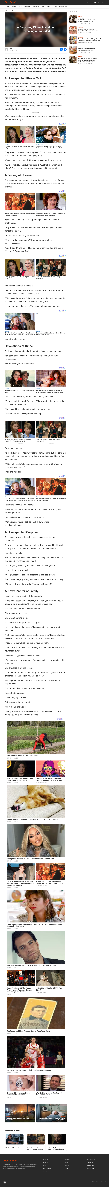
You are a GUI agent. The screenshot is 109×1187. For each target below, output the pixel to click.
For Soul (54, 6)
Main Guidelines (47, 1168)
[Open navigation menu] (102, 2)
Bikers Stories (63, 6)
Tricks (43, 6)
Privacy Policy (90, 1162)
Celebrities (27, 6)
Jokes (48, 6)
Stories (20, 6)
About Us (45, 1162)
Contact (45, 1165)
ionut (10, 48)
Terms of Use (90, 1168)
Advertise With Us (47, 1171)
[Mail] (4, 1182)
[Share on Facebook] (65, 49)
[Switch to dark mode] (87, 2)
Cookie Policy (90, 1165)
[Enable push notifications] (95, 2)
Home (6, 10)
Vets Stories (36, 6)
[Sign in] (98, 2)
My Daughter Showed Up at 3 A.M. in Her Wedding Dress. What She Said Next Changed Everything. (88, 60)
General (14, 6)
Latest (7, 6)
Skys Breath (10, 2)
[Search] (91, 2)
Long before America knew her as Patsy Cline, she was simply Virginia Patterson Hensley (87, 20)
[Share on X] (61, 49)
